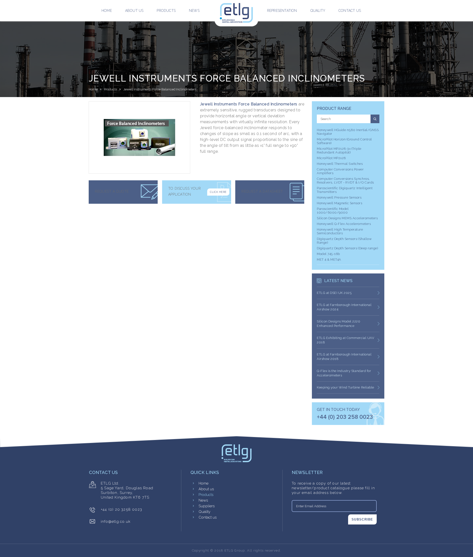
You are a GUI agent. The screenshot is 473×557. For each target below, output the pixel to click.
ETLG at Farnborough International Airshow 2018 (344, 357)
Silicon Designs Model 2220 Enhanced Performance (338, 324)
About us (134, 11)
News (194, 11)
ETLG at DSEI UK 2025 (334, 293)
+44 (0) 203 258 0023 (345, 417)
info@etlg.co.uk (116, 521)
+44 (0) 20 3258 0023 (121, 509)
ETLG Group (234, 550)
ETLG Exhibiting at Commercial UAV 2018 (345, 340)
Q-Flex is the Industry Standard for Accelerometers (344, 373)
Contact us (349, 11)
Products (166, 11)
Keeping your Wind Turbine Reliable (345, 387)
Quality (317, 11)
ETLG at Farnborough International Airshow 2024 (344, 307)
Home (106, 11)
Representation (282, 11)
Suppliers (207, 506)
